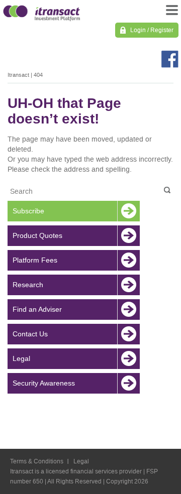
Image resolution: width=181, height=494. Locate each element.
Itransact (18, 75)
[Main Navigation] (171, 13)
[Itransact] (41, 12)
